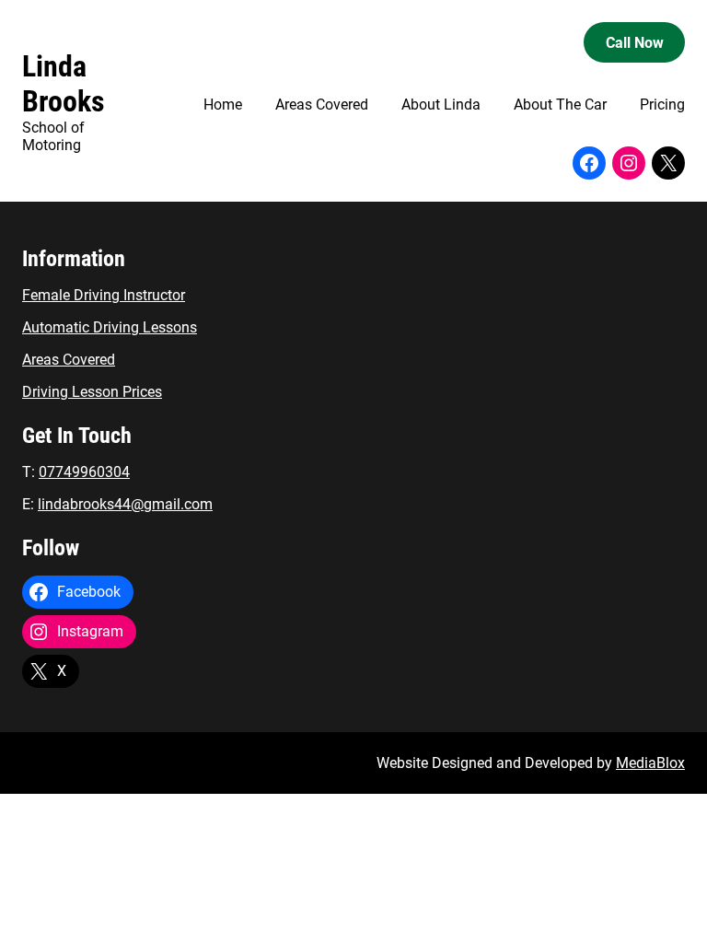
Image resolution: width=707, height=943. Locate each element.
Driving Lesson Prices (92, 392)
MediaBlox (650, 763)
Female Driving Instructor (103, 295)
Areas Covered (68, 359)
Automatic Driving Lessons (109, 327)
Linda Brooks (63, 84)
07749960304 (84, 472)
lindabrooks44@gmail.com (125, 504)
